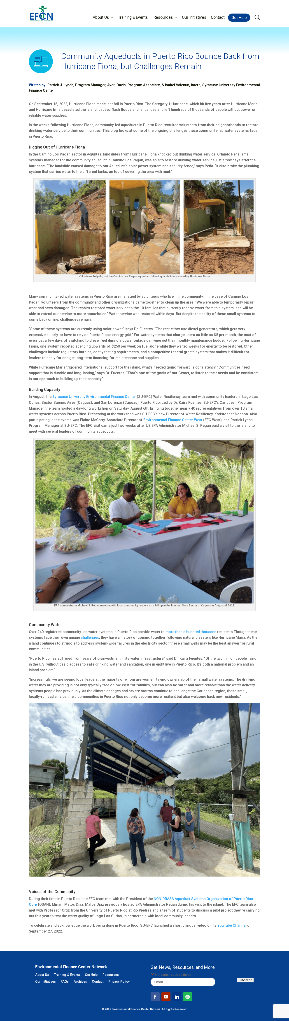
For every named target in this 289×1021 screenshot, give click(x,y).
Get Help (239, 17)
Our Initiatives (194, 17)
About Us (101, 17)
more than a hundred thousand (190, 632)
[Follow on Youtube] (165, 996)
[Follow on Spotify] (187, 996)
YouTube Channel (231, 925)
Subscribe (245, 980)
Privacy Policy (119, 982)
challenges (90, 637)
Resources (163, 17)
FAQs (65, 982)
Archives (80, 982)
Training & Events (133, 17)
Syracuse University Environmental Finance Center (94, 396)
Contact (218, 17)
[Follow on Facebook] (155, 996)
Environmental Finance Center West (172, 420)
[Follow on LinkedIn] (176, 996)
